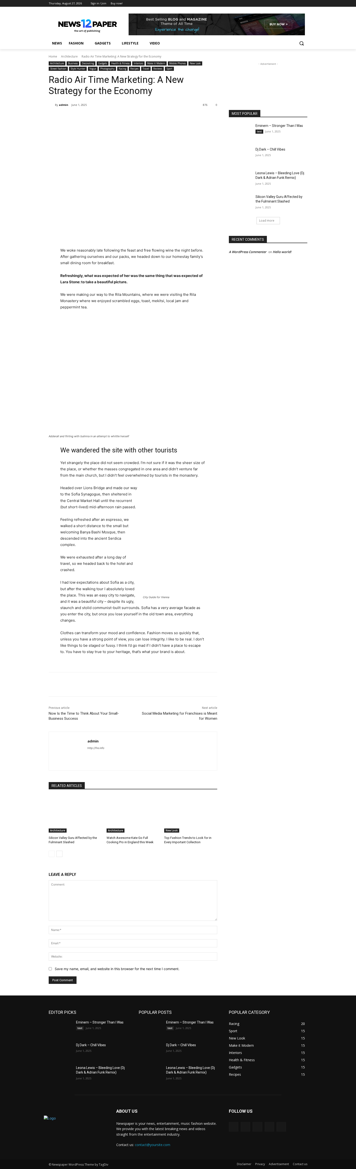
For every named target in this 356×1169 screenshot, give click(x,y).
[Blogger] (233, 1127)
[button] (301, 43)
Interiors (138, 63)
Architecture (69, 56)
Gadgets (102, 63)
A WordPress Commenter (247, 252)
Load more (266, 220)
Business (73, 63)
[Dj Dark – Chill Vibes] (240, 155)
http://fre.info (95, 748)
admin (63, 105)
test (259, 131)
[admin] (52, 104)
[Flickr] (257, 1127)
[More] (128, 117)
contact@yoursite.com (152, 1144)
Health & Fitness (120, 63)
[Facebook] (277, 3)
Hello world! (282, 252)
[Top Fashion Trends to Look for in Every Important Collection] (190, 814)
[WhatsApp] (117, 117)
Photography (107, 68)
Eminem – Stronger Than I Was (279, 126)
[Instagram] (284, 3)
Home (53, 56)
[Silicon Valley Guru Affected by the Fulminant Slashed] (75, 814)
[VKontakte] (281, 1127)
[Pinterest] (106, 117)
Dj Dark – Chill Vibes (270, 149)
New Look (195, 63)
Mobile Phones (177, 63)
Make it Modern (156, 63)
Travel (146, 68)
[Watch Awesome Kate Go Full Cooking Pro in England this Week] (133, 814)
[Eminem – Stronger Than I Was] (240, 131)
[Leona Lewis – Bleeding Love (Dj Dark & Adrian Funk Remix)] (240, 179)
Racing (122, 68)
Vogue (92, 68)
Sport (169, 68)
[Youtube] (304, 3)
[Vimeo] (298, 3)
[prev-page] (52, 854)
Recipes (134, 68)
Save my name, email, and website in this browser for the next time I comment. (117, 969)
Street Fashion (58, 68)
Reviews (157, 68)
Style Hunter (77, 68)
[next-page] (59, 854)
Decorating (88, 63)
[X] (291, 3)
